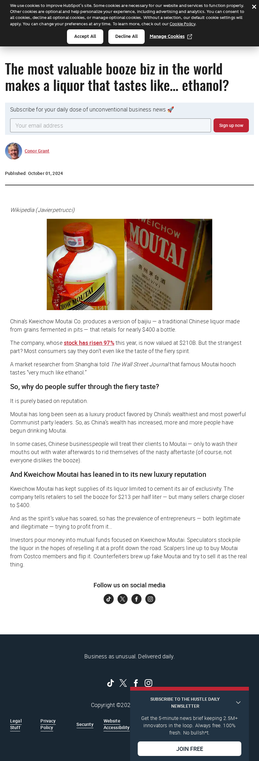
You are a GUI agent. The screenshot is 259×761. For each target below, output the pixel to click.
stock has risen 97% (89, 342)
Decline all (126, 36)
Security (84, 724)
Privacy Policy (48, 724)
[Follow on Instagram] (150, 599)
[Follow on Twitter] (122, 599)
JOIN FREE (189, 748)
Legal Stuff (16, 724)
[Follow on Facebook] (136, 599)
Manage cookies (167, 36)
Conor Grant (37, 151)
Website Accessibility (117, 724)
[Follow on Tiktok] (109, 599)
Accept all (85, 36)
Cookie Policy (182, 23)
